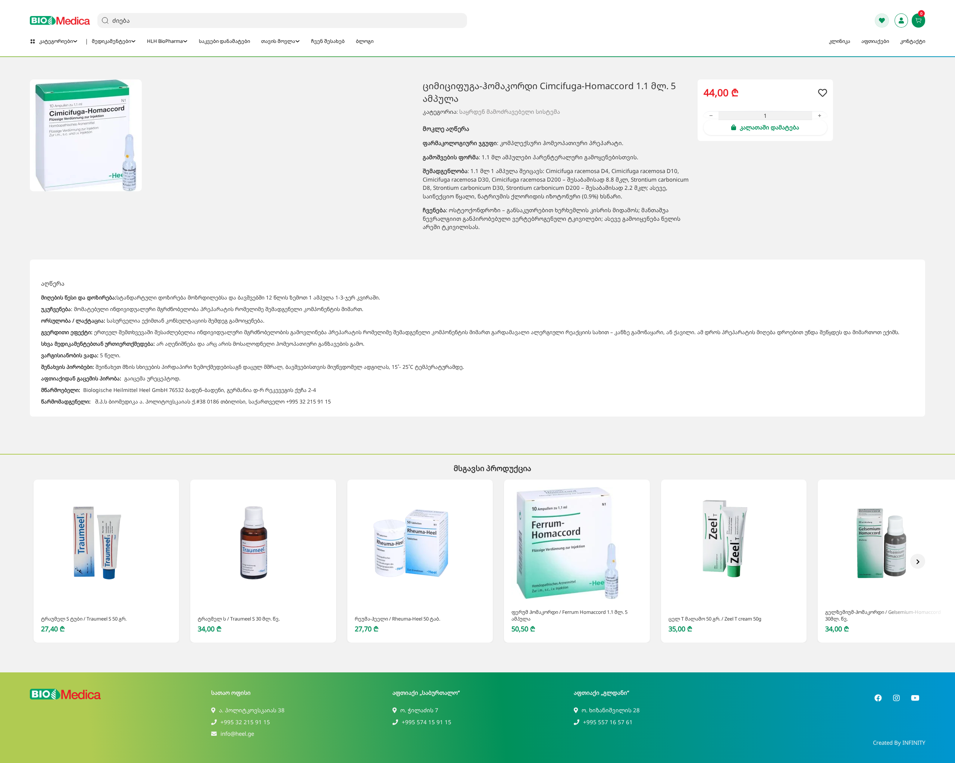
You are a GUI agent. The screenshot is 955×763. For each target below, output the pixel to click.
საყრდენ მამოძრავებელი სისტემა (509, 111)
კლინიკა (839, 41)
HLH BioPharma (165, 41)
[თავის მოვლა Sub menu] (297, 41)
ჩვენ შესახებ (328, 41)
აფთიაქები (875, 41)
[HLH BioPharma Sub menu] (185, 41)
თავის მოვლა (278, 41)
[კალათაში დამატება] (98, 597)
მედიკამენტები (111, 41)
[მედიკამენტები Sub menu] (133, 41)
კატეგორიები (56, 41)
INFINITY (913, 742)
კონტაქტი (912, 41)
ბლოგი (364, 41)
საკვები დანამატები (224, 41)
